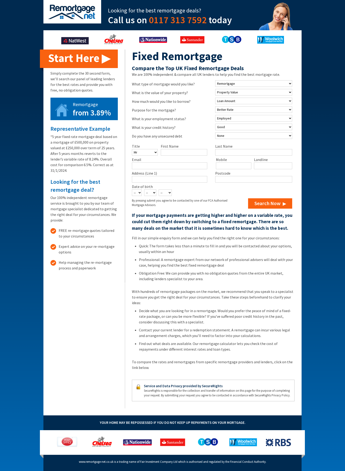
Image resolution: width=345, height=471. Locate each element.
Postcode (222, 173)
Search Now (267, 203)
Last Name (224, 146)
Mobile (221, 159)
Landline (261, 159)
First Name (170, 146)
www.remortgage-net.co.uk (96, 462)
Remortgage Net (72, 11)
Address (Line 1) (144, 173)
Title (136, 146)
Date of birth (142, 186)
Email (136, 159)
